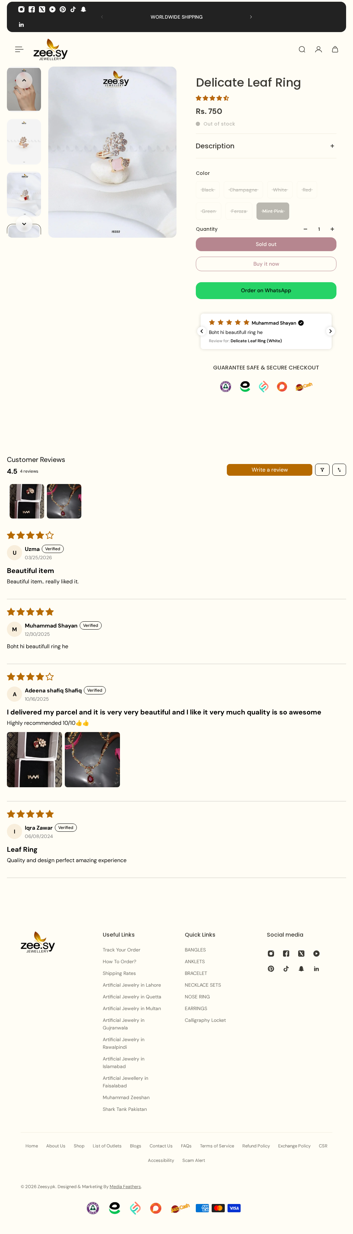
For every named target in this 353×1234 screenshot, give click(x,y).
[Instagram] (21, 9)
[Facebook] (32, 9)
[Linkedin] (21, 24)
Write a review (270, 469)
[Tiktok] (73, 9)
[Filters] (322, 470)
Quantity (207, 229)
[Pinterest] (63, 9)
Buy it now (266, 263)
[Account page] (318, 49)
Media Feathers (125, 1186)
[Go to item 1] (27, 501)
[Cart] (335, 49)
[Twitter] (42, 9)
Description (215, 146)
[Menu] (18, 49)
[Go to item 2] (64, 501)
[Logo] (50, 49)
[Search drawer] (302, 49)
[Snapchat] (83, 9)
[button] (212, 98)
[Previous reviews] (201, 331)
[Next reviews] (330, 331)
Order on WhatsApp (266, 290)
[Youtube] (52, 9)
